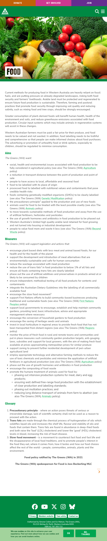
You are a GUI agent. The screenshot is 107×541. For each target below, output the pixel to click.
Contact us (73, 516)
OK (68, 533)
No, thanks (85, 533)
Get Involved (53, 3)
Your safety (61, 516)
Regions (89, 328)
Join (89, 3)
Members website (46, 516)
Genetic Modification (53, 198)
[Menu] (103, 11)
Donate (18, 3)
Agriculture (89, 168)
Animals (30, 208)
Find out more (26, 534)
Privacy (32, 516)
